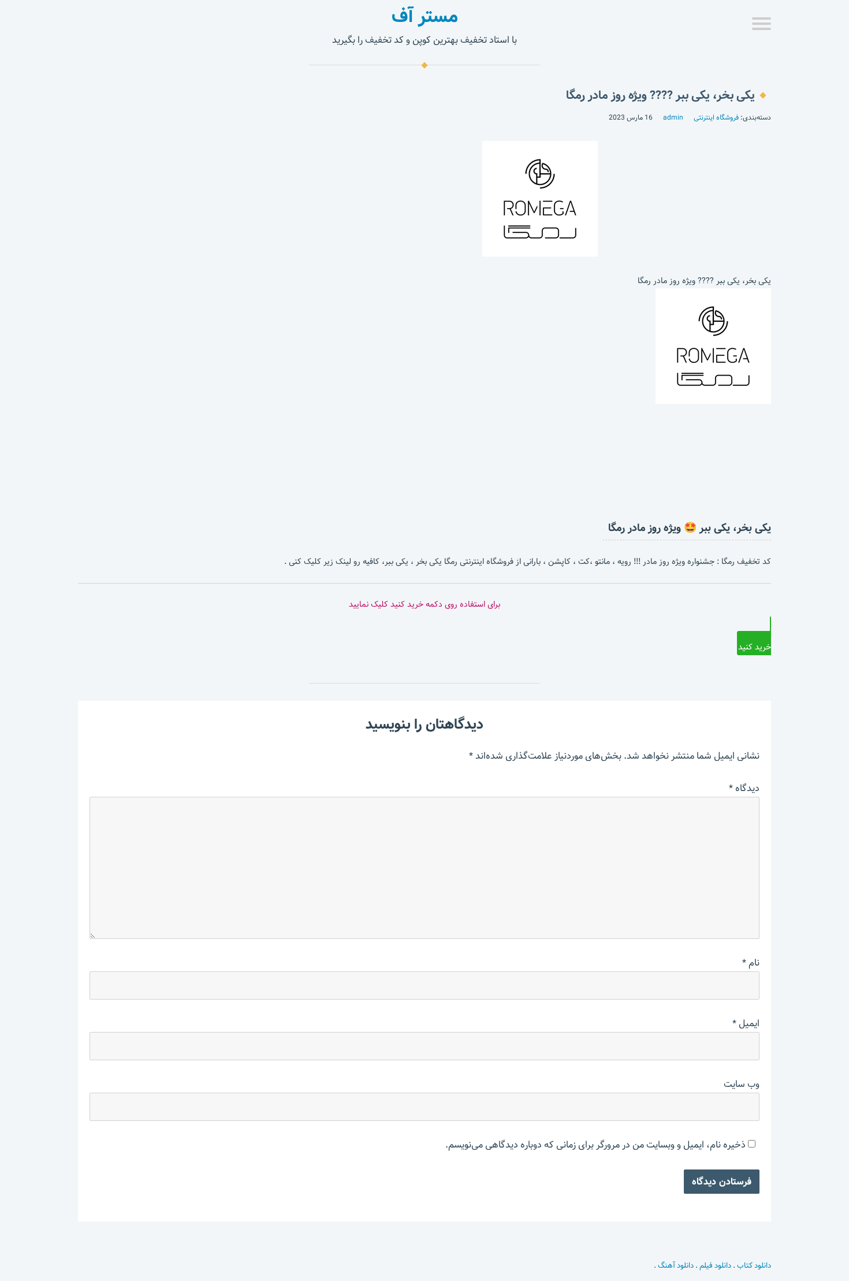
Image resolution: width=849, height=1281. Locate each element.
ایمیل (745, 1023)
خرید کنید (754, 647)
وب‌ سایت (741, 1084)
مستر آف (425, 16)
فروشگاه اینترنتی (716, 117)
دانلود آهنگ (676, 1265)
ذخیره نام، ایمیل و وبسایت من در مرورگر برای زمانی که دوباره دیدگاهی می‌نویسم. (595, 1145)
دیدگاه (744, 788)
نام (750, 963)
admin (673, 117)
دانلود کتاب (754, 1265)
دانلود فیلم (715, 1265)
